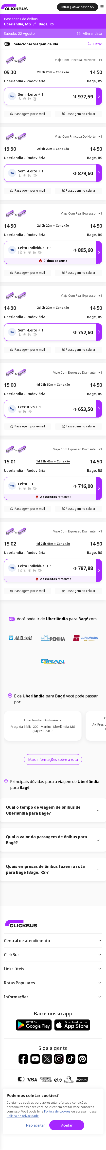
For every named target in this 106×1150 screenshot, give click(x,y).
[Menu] (102, 7)
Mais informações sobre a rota (53, 759)
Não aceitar (35, 1125)
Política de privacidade (23, 1116)
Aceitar (66, 1125)
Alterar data (92, 33)
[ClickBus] (14, 7)
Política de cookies (57, 1111)
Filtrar (97, 44)
